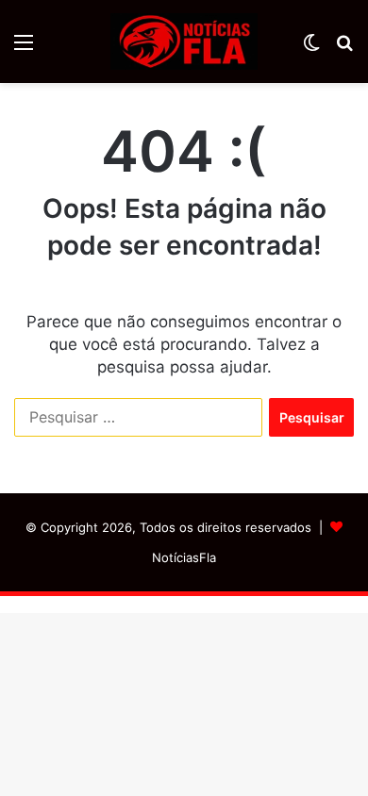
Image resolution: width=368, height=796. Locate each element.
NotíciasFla (184, 557)
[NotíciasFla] (184, 41)
